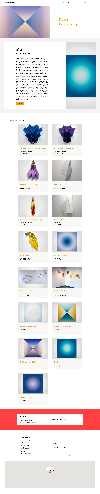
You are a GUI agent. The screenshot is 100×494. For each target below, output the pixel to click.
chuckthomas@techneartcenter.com (32, 440)
